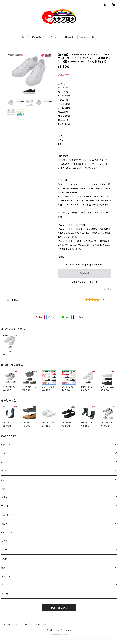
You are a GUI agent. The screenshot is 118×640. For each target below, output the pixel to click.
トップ (25, 37)
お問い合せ (68, 37)
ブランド (4, 471)
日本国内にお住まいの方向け (84, 282)
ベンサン (5, 594)
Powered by (56, 635)
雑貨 (3, 567)
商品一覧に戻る (59, 607)
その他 (4, 559)
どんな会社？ (38, 37)
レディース (6, 444)
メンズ (4, 453)
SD (2, 480)
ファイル (4, 506)
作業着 (4, 541)
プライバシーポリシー (11, 624)
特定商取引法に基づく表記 (36, 624)
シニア (4, 550)
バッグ (4, 488)
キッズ (4, 462)
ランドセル (6, 576)
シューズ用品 (7, 515)
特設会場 (5, 523)
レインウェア (6, 532)
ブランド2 (5, 585)
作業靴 (4, 497)
